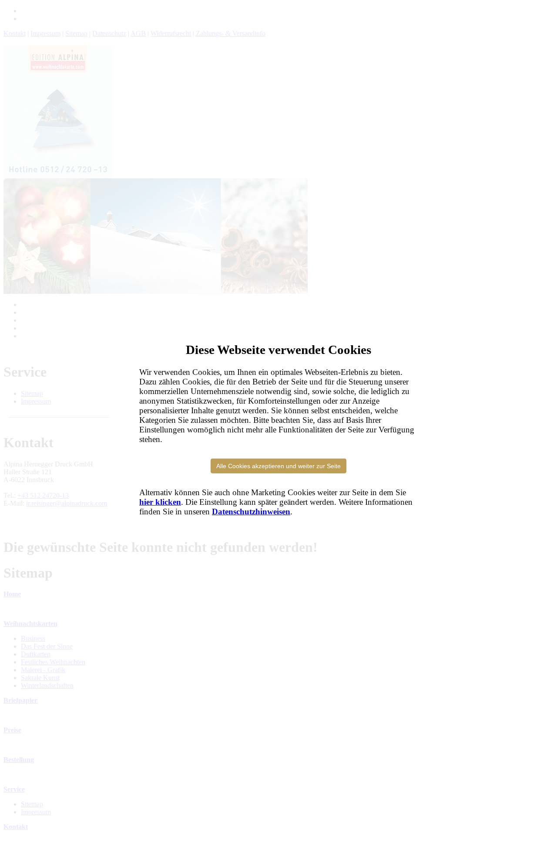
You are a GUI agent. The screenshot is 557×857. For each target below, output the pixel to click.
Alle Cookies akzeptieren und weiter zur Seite (278, 466)
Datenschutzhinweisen (251, 511)
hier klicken (160, 502)
